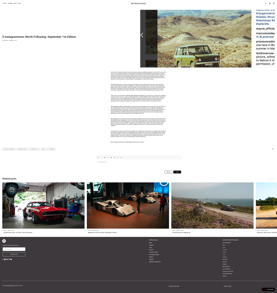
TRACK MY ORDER (153, 252)
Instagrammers (34, 149)
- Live (224, 254)
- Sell (224, 247)
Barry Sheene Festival (129, 112)
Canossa (225, 261)
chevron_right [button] (273, 179)
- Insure (224, 252)
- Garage (224, 257)
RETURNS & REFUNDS (154, 254)
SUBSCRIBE (14, 254)
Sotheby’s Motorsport (227, 273)
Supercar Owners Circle (228, 271)
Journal (42, 149)
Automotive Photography (9, 149)
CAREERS (151, 259)
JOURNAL (9, 3)
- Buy (224, 245)
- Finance (225, 249)
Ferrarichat (225, 259)
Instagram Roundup (22, 149)
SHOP (15, 3)
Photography (51, 149)
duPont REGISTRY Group (10, 285)
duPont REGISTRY (227, 242)
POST (19, 3)
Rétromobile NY (226, 266)
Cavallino (225, 264)
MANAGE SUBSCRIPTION (155, 261)
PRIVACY (151, 257)
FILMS (4, 3)
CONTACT (151, 249)
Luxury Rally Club (226, 268)
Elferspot (225, 276)
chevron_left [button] (270, 179)
